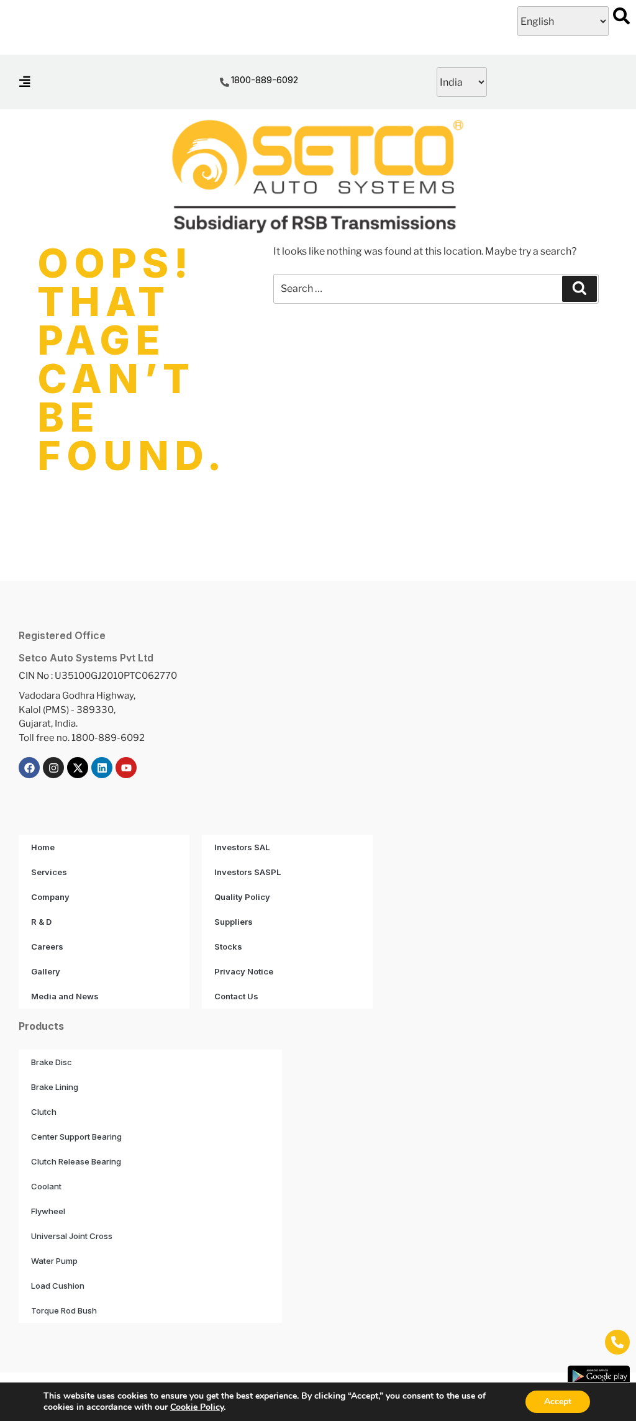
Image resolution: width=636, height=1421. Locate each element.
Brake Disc (51, 1062)
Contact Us (236, 996)
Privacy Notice (243, 971)
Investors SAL (242, 847)
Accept (557, 1401)
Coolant (46, 1186)
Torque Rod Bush (64, 1310)
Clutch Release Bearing (76, 1161)
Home (43, 847)
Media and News (65, 996)
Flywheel (48, 1211)
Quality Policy (242, 897)
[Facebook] (29, 767)
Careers (47, 946)
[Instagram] (53, 767)
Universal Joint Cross (71, 1236)
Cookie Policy (197, 1407)
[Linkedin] (101, 767)
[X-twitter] (77, 767)
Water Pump (54, 1261)
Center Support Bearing (76, 1137)
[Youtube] (126, 767)
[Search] (579, 289)
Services (49, 872)
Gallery (45, 971)
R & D (41, 922)
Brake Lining (54, 1087)
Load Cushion (57, 1286)
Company (50, 897)
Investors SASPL (247, 872)
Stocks (228, 946)
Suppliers (233, 922)
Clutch (44, 1112)
